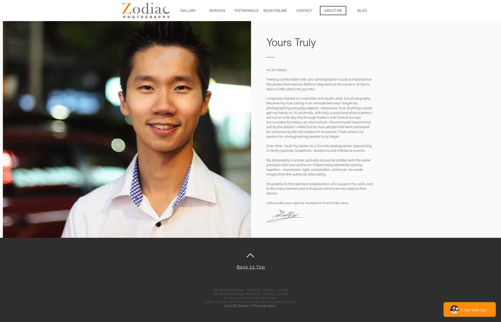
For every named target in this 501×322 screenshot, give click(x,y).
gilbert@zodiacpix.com (278, 302)
